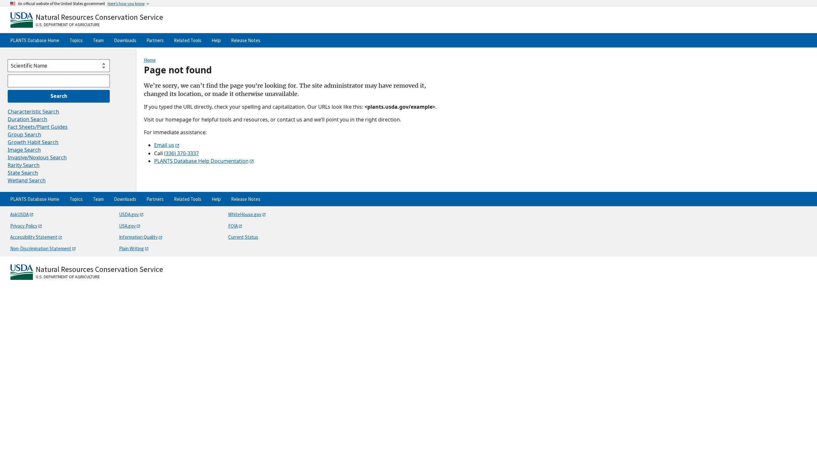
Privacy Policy (23, 226)
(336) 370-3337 (181, 153)
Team (98, 40)
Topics (76, 40)
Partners (155, 40)
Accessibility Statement (33, 237)
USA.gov (127, 226)
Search (58, 95)
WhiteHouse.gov (244, 214)
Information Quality (138, 237)
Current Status (243, 237)
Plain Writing (131, 248)
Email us (164, 145)
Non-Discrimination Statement (40, 248)
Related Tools (187, 40)
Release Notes (245, 40)
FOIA (233, 226)
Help (216, 40)
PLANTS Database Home (34, 40)
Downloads (125, 40)
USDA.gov (129, 214)
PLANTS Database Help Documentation (201, 160)
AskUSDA (19, 214)
